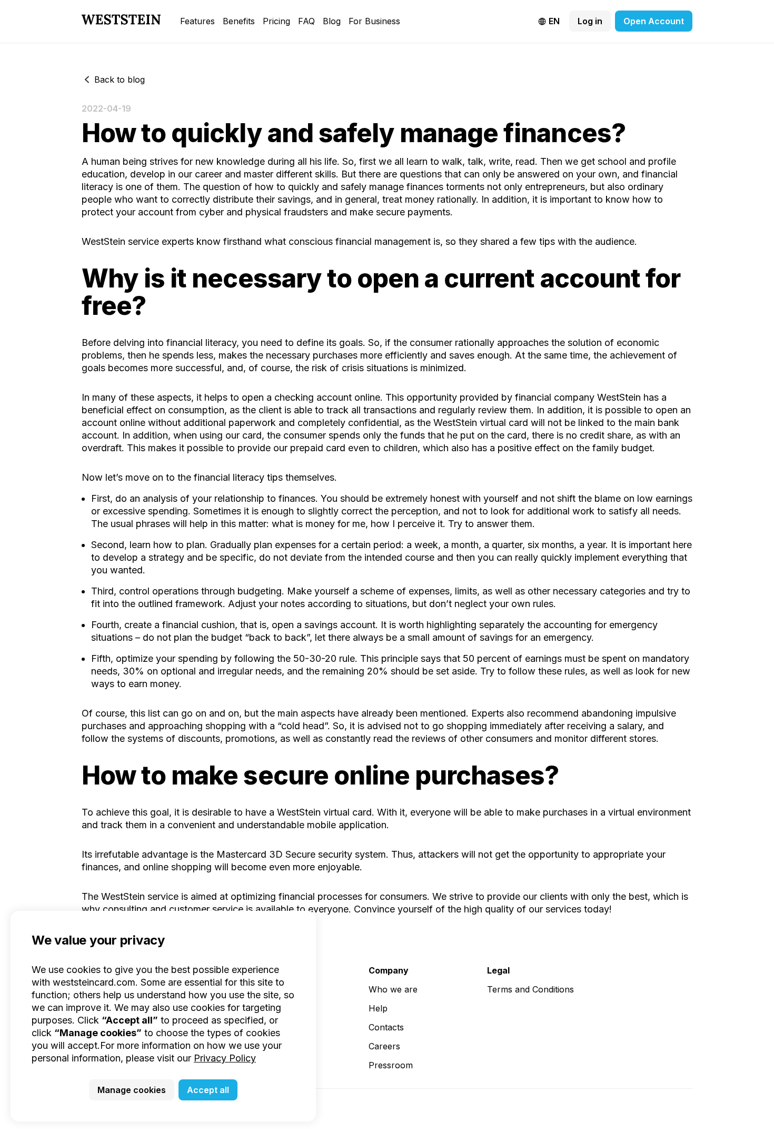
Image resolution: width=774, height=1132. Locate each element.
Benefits (239, 21)
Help (378, 1008)
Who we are (393, 989)
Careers (384, 1046)
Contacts (386, 1027)
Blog (332, 21)
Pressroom (391, 1065)
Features (197, 21)
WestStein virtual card (480, 422)
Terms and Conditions (530, 989)
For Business (374, 21)
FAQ (306, 21)
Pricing (276, 21)
